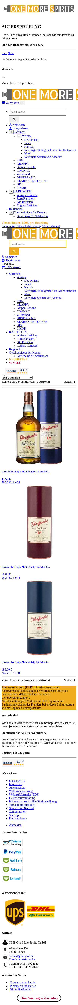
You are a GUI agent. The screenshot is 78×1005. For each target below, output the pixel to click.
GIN (19, 184)
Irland (27, 153)
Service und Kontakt (21, 808)
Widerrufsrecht (51, 226)
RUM (20, 160)
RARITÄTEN (22, 191)
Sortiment (19, 132)
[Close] (3, 77)
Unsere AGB (17, 780)
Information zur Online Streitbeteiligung (33, 801)
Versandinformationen (22, 804)
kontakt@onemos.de (21, 956)
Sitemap (14, 815)
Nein (11, 53)
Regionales (15, 208)
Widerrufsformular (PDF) (24, 794)
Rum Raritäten (25, 198)
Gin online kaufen (20, 989)
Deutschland (31, 139)
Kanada (29, 146)
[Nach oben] (3, 375)
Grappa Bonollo (26, 167)
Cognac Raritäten (27, 205)
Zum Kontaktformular (22, 959)
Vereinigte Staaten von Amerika (43, 156)
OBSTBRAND (26, 177)
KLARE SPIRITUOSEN (32, 180)
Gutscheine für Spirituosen (32, 216)
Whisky (26, 136)
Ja (4, 53)
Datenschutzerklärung (28, 226)
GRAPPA (23, 163)
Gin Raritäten (25, 202)
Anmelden (15, 825)
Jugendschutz (17, 787)
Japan (27, 143)
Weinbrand (23, 174)
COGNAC (23, 170)
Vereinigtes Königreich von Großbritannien (50, 150)
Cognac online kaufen (23, 982)
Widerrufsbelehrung (21, 791)
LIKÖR (21, 187)
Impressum (8, 226)
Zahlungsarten (17, 811)
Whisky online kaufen (23, 985)
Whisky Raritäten (27, 195)
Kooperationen (18, 818)
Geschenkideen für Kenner (30, 212)
